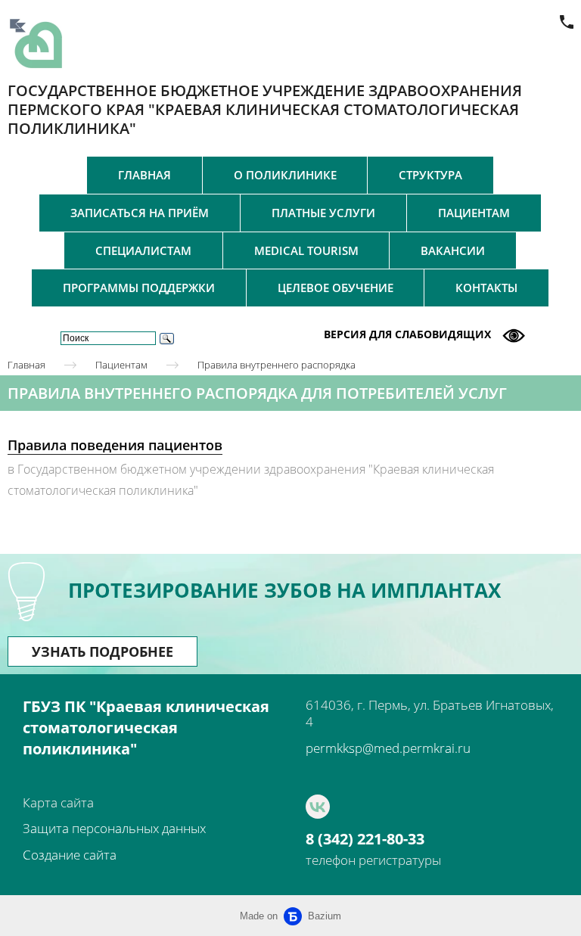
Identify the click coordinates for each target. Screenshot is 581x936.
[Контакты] (566, 22)
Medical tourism (306, 250)
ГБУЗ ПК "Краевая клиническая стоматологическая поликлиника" (146, 727)
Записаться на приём (139, 212)
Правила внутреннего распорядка (276, 365)
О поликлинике (285, 174)
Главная (144, 174)
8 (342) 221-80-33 (365, 839)
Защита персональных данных (114, 828)
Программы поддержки (139, 287)
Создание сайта (70, 854)
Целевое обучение (335, 287)
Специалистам (143, 250)
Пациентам (474, 212)
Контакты (486, 287)
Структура (430, 174)
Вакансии (453, 250)
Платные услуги (323, 212)
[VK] (318, 807)
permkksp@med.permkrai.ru (388, 748)
